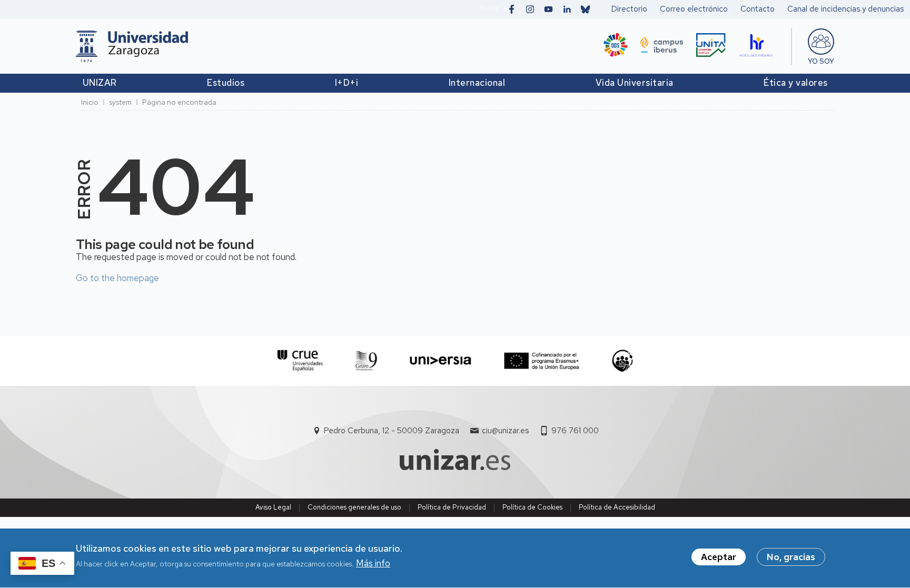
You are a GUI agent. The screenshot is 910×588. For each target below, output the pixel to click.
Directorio (629, 9)
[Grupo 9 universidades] (366, 361)
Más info (373, 564)
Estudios (225, 82)
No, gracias (791, 557)
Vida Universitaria (635, 82)
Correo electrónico (694, 9)
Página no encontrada (179, 102)
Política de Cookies (532, 507)
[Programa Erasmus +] (541, 361)
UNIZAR (100, 82)
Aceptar (718, 557)
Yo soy (489, 7)
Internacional (477, 82)
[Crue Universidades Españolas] (300, 361)
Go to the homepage (117, 278)
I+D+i (347, 82)
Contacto (757, 9)
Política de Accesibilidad (617, 507)
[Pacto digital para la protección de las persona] (622, 361)
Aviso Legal (273, 507)
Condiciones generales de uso (354, 507)
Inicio (89, 102)
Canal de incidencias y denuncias (845, 9)
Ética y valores (796, 82)
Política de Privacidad (452, 507)
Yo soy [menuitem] (821, 61)
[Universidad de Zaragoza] (132, 46)
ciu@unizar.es (505, 430)
